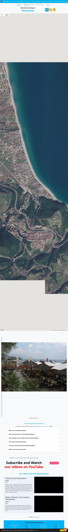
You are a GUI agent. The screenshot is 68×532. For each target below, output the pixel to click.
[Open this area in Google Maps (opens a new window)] (2, 330)
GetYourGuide (36, 517)
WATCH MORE (54, 463)
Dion (14, 528)
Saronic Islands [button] (50, 1)
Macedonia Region (39, 4)
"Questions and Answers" (44, 426)
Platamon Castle (43, 525)
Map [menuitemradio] (2, 15)
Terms (67, 330)
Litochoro (14, 526)
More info (36, 530)
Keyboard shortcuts (54, 330)
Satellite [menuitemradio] (7, 15)
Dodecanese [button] (27, 1)
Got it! (63, 530)
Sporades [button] (43, 1)
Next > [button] (48, 5)
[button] (35, 175)
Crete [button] (10, 1)
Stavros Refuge (44, 526)
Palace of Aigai (43, 528)
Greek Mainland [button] (58, 1)
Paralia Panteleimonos (14, 525)
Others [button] (63, 1)
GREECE (25, 4)
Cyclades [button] (14, 1)
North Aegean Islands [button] (35, 1)
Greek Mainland (31, 4)
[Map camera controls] (66, 328)
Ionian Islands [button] (20, 1)
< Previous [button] (19, 5)
